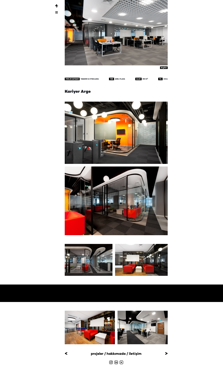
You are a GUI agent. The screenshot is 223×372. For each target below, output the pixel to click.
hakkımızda (116, 353)
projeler (97, 353)
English (164, 68)
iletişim (135, 353)
